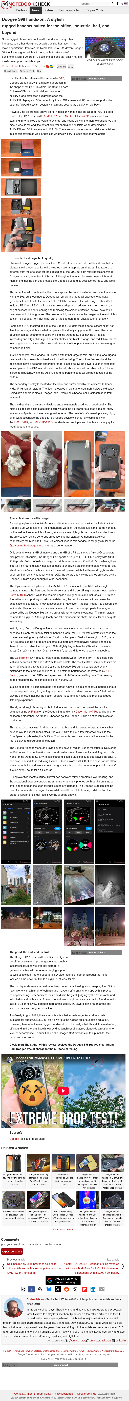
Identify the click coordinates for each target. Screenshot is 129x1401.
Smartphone (10, 71)
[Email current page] (102, 1289)
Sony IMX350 (18, 595)
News (35, 10)
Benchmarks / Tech (70, 10)
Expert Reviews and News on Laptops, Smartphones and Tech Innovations (40, 1350)
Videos (49, 10)
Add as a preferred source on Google (66, 1280)
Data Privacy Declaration (60, 1393)
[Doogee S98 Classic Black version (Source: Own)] (105, 47)
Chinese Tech (27, 71)
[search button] (113, 3)
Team (40, 1393)
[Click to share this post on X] (58, 1289)
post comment (13, 1251)
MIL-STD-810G (44, 422)
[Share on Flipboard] (84, 1289)
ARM (71, 66)
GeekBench (22, 658)
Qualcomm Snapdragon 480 (26, 545)
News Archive (93, 1350)
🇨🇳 (47, 66)
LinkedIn (120, 1340)
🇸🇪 (51, 66)
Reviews (21, 10)
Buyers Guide (95, 10)
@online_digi (76, 1340)
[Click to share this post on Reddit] (66, 1289)
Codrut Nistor (10, 66)
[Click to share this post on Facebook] (31, 1289)
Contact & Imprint (24, 1393)
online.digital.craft (100, 1340)
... (125, 10)
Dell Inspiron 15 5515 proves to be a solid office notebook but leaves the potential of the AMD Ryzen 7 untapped (34, 1268)
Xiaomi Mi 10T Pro (87, 711)
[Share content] (23, 1289)
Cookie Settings (86, 1393)
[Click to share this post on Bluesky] (49, 1289)
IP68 (16, 422)
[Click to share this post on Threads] (40, 1289)
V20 (61, 78)
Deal (39, 71)
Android (61, 66)
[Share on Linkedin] (93, 1289)
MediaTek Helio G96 (77, 116)
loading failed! (79, 78)
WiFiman (33, 711)
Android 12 (50, 116)
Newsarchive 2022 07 (112, 1350)
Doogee (14, 1139)
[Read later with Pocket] (75, 1289)
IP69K (24, 422)
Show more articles (63, 1229)
